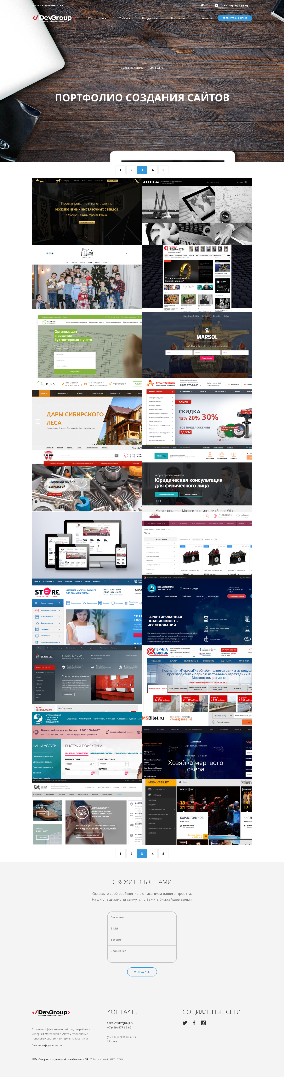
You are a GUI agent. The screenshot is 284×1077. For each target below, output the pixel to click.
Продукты (148, 18)
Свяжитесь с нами (235, 18)
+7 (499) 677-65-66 (236, 5)
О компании (96, 18)
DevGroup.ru (41, 1059)
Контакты (205, 18)
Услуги (123, 18)
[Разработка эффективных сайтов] (54, 18)
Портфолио (178, 18)
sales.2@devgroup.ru (50, 5)
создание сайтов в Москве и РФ (69, 1059)
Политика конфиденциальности (47, 1045)
